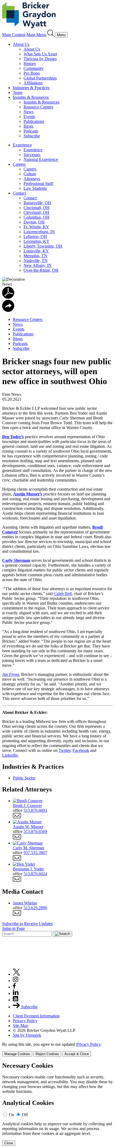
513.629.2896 (35, 907)
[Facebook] (14, 987)
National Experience (41, 159)
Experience (22, 145)
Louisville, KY (36, 251)
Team (17, 92)
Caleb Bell (63, 593)
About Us (21, 44)
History (30, 63)
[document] (57, 1104)
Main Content (13, 34)
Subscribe (32, 136)
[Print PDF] (8, 297)
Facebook (80, 750)
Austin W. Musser (28, 826)
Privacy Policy (25, 1020)
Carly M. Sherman (28, 848)
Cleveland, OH (36, 212)
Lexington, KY (36, 241)
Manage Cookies (17, 1054)
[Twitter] (16, 974)
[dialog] (57, 1049)
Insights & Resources (31, 97)
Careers (19, 164)
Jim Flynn (10, 674)
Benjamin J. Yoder (28, 869)
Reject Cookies (47, 1054)
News (28, 111)
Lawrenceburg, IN (39, 231)
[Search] (51, 34)
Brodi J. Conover (27, 805)
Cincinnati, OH (36, 207)
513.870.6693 (35, 810)
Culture (30, 174)
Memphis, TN (35, 255)
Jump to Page (13, 928)
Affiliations (33, 83)
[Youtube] (15, 1000)
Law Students (35, 188)
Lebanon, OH (35, 236)
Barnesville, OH (37, 202)
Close (8, 1143)
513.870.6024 (35, 874)
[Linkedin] (15, 993)
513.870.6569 (35, 831)
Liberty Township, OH (43, 246)
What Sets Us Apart (40, 54)
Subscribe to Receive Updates (27, 923)
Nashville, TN (36, 260)
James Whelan (25, 903)
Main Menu (36, 34)
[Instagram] (16, 980)
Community (34, 68)
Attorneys (32, 178)
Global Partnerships (40, 78)
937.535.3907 (35, 852)
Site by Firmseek (27, 1035)
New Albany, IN (38, 265)
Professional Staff (38, 183)
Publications (34, 121)
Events (29, 116)
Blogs (28, 126)
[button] (8, 310)
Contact (19, 193)
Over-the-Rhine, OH (41, 270)
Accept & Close (76, 1054)
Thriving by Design (40, 58)
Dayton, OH (34, 222)
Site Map (20, 1025)
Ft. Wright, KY (36, 227)
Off (25, 1114)
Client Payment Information (36, 1016)
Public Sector (24, 778)
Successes (32, 154)
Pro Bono (32, 73)
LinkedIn (10, 755)
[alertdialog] (57, 1104)
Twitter (64, 750)
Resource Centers (38, 107)
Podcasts (31, 131)
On (11, 1114)
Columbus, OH (36, 217)
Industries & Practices (31, 87)
